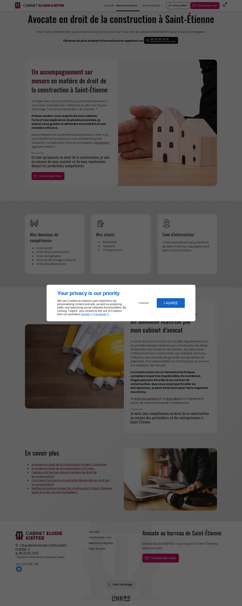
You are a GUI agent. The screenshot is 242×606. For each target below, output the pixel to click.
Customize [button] (144, 303)
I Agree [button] (171, 303)
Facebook (100, 314)
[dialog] (121, 303)
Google (85, 314)
